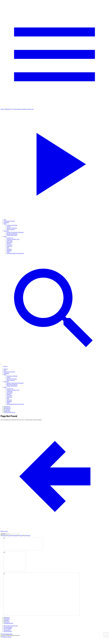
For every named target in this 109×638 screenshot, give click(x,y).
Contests (9, 249)
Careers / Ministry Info (13, 239)
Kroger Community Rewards (15, 232)
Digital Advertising (12, 235)
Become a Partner (12, 233)
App (8, 247)
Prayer (8, 226)
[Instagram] (7, 408)
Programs (9, 245)
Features (9, 246)
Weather (9, 250)
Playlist (9, 243)
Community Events (9, 221)
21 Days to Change (12, 225)
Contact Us (10, 238)
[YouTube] (7, 409)
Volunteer (10, 242)
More (5, 236)
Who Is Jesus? (11, 229)
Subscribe (9, 240)
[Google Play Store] (9, 412)
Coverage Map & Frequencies (15, 253)
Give (5, 219)
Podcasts (6, 222)
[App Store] (7, 411)
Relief (8, 252)
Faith (5, 224)
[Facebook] (7, 406)
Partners (6, 231)
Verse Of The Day (12, 228)
